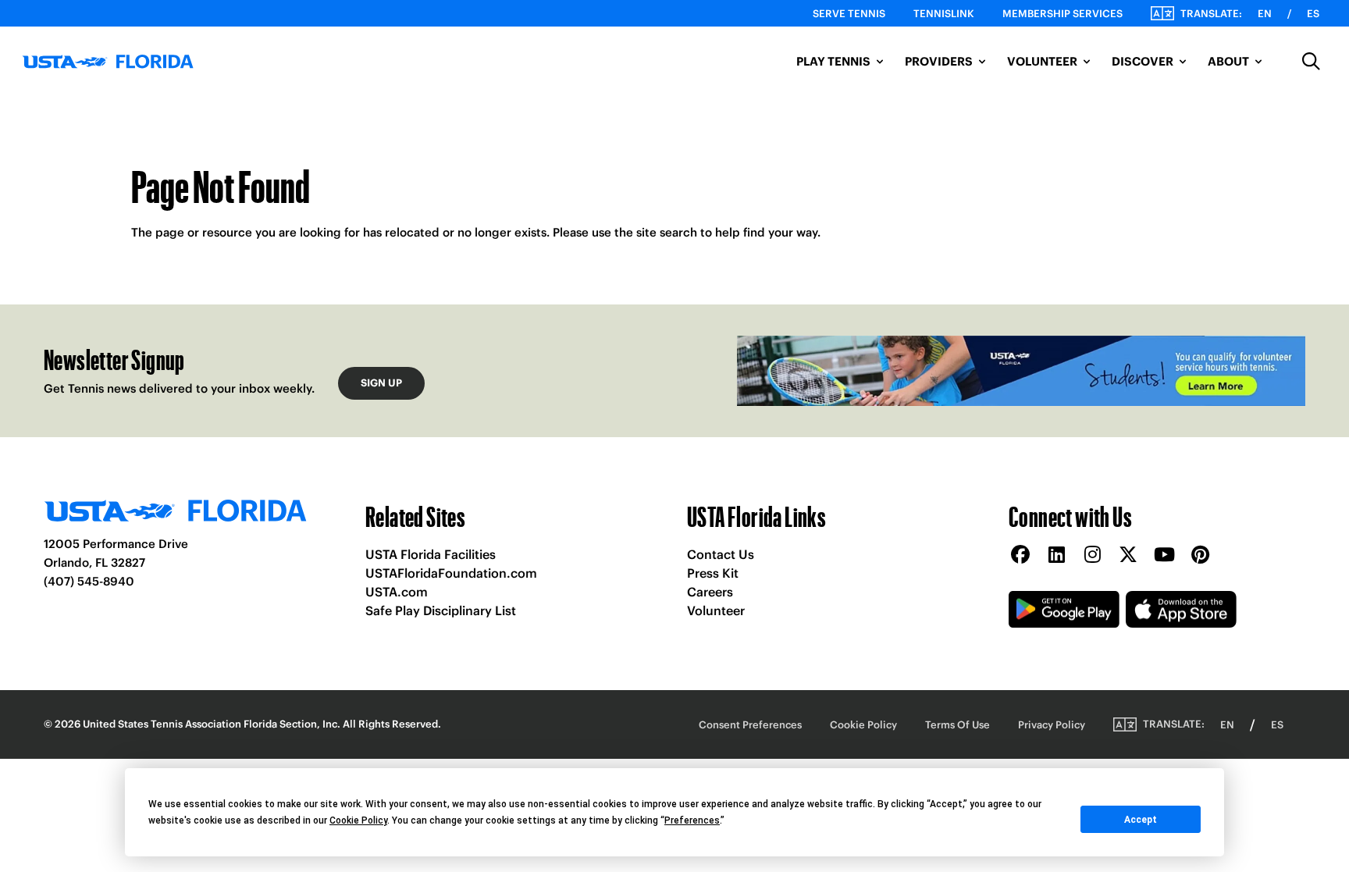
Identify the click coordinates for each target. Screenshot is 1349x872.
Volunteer (716, 610)
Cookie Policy (863, 725)
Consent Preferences (750, 725)
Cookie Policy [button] (358, 820)
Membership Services (1062, 13)
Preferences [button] (692, 820)
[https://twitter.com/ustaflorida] (1128, 555)
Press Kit (713, 573)
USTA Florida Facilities (430, 554)
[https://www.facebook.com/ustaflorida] (1020, 555)
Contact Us (720, 554)
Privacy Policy (1051, 725)
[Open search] (1311, 61)
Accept (1140, 819)
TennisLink (943, 13)
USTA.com (396, 592)
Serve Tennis (849, 13)
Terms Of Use (957, 725)
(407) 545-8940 (89, 581)
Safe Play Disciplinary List (440, 610)
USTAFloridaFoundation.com (451, 573)
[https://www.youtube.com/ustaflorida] (1164, 555)
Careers (710, 592)
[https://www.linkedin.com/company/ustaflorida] (1056, 555)
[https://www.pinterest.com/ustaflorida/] (1200, 555)
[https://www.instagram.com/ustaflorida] (1092, 555)
